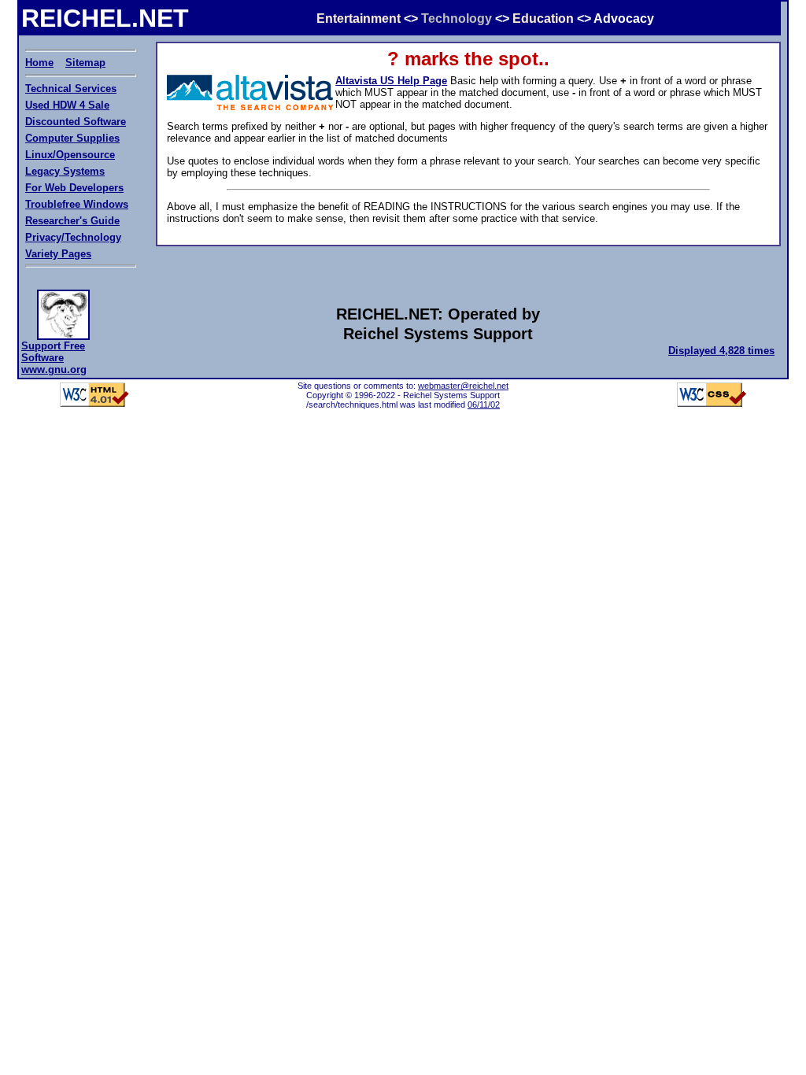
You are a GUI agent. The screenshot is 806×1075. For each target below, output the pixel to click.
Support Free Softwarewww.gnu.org (54, 357)
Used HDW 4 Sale (67, 105)
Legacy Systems (65, 171)
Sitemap (85, 62)
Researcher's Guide (72, 221)
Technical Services (70, 88)
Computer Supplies (72, 138)
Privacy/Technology (73, 237)
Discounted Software (75, 121)
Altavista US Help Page (391, 81)
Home (39, 62)
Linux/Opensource (70, 155)
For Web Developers (74, 188)
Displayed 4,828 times (721, 350)
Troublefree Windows (76, 204)
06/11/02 (484, 404)
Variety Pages (58, 254)
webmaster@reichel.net (463, 385)
